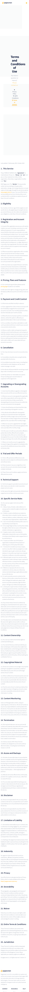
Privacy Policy (14, 93)
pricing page (4, 286)
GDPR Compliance (15, 97)
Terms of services (14, 102)
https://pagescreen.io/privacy (9, 881)
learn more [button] (18, 986)
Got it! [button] (14, 989)
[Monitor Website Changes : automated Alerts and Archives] (14, 971)
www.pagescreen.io (6, 192)
